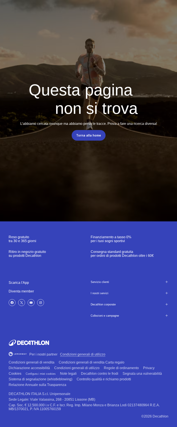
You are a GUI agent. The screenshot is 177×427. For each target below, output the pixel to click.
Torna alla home (88, 135)
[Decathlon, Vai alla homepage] (29, 343)
